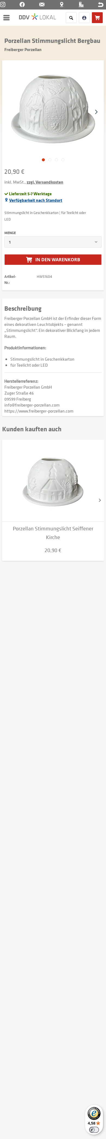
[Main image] (43, 159)
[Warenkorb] (97, 17)
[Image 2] (56, 159)
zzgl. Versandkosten (45, 182)
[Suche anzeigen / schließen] (71, 17)
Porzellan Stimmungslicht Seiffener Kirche (53, 533)
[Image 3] (62, 159)
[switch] (94, 1130)
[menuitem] (8, 17)
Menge (10, 233)
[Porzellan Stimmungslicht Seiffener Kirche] (53, 481)
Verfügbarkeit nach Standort (35, 200)
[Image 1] (49, 159)
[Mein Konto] (84, 17)
